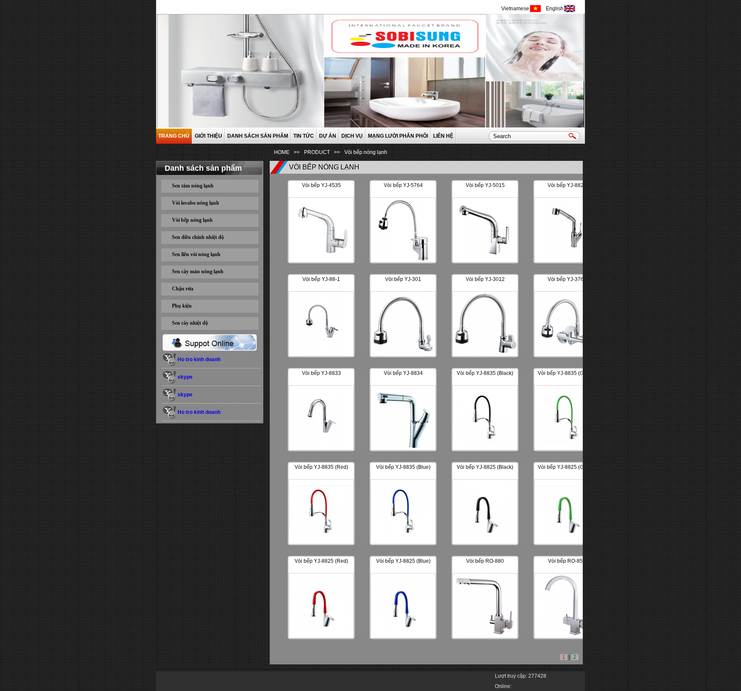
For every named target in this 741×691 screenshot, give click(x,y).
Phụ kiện (182, 306)
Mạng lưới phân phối (398, 136)
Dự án (327, 136)
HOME (281, 152)
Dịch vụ (352, 136)
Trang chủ (174, 136)
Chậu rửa (182, 289)
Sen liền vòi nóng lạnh (196, 254)
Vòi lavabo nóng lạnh (195, 203)
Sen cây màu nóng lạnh (197, 272)
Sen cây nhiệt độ (190, 323)
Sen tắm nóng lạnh (193, 186)
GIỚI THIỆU (208, 136)
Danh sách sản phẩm (257, 136)
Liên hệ (443, 136)
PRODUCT (317, 152)
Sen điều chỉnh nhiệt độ (198, 237)
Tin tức (303, 136)
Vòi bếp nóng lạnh (192, 220)
